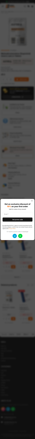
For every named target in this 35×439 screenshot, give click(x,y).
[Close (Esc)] (32, 201)
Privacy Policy (12, 228)
